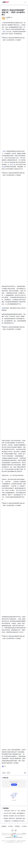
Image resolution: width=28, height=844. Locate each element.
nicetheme (24, 833)
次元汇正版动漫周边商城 (10, 842)
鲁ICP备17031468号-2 (6, 834)
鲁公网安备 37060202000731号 (19, 834)
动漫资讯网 (23, 840)
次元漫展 (17, 842)
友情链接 (3, 826)
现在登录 (14, 784)
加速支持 (12, 836)
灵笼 (4, 31)
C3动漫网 (14, 833)
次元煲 (21, 842)
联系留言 (17, 826)
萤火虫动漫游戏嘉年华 (11, 840)
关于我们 (24, 826)
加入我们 (10, 826)
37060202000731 (9, 837)
